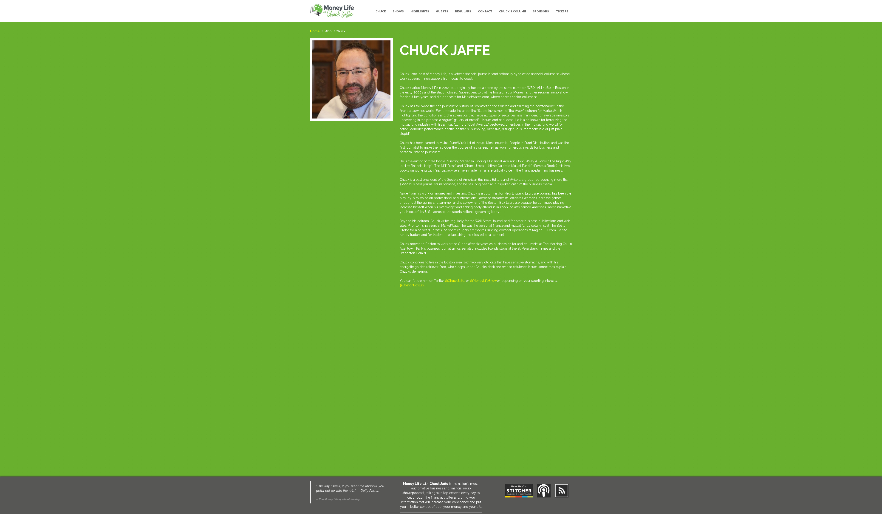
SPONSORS (541, 11)
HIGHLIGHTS (420, 11)
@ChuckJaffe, (455, 280)
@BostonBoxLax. (412, 285)
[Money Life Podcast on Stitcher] (519, 490)
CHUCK (381, 11)
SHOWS (398, 11)
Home (314, 31)
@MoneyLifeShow (483, 280)
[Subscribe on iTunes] (544, 490)
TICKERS (562, 11)
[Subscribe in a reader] (561, 490)
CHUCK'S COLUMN (512, 11)
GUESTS (442, 11)
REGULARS (463, 11)
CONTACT (485, 11)
